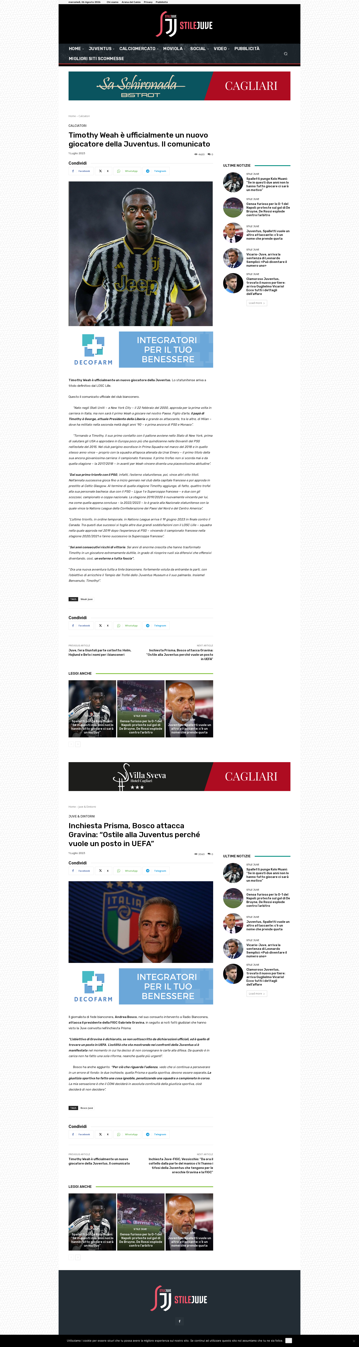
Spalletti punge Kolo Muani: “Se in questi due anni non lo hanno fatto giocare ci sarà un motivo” (92, 726)
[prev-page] (71, 744)
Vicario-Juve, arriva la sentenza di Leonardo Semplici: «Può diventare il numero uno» (266, 260)
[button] (285, 54)
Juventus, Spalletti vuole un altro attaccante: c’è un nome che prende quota (189, 728)
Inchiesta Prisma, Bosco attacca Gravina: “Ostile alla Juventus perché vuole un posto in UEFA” (179, 654)
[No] (354, 1341)
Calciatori (84, 116)
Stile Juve (91, 716)
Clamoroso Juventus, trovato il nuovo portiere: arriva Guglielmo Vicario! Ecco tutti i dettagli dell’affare (265, 286)
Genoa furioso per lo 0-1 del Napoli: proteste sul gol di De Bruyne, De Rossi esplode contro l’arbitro (140, 726)
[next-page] (77, 744)
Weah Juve (87, 599)
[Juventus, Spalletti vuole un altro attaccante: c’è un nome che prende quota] (189, 708)
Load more (255, 303)
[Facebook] (179, 1321)
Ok (288, 1340)
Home (72, 116)
